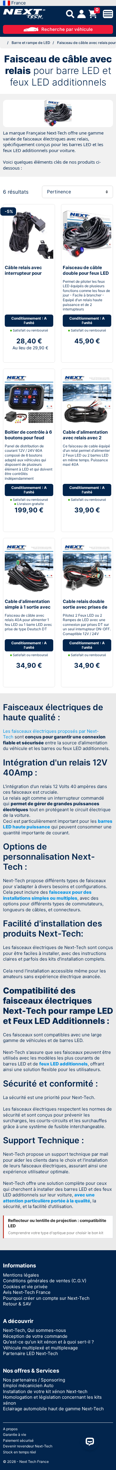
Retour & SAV (17, 1304)
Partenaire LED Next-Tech (30, 1353)
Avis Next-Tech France (27, 1292)
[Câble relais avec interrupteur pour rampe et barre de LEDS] (29, 234)
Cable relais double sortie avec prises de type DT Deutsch (85, 607)
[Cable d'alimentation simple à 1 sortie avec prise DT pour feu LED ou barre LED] (29, 568)
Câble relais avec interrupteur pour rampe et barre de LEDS (24, 276)
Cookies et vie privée (25, 1286)
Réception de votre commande (35, 1336)
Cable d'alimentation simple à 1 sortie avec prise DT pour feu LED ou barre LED (28, 610)
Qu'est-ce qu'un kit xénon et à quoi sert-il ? (48, 1342)
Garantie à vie (14, 1434)
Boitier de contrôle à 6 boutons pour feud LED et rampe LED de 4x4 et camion (28, 440)
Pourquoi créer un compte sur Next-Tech (46, 1298)
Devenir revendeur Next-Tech (27, 1446)
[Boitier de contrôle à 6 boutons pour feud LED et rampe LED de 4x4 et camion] (29, 398)
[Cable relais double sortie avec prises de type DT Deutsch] (87, 568)
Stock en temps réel (19, 1452)
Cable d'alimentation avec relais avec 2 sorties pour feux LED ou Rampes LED (86, 440)
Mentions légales (21, 1275)
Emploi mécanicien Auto (28, 1385)
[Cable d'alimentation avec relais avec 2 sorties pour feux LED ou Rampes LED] (87, 398)
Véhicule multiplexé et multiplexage (40, 1348)
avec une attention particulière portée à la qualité (49, 1198)
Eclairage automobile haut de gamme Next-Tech (53, 1408)
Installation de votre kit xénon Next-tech (45, 1391)
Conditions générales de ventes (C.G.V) (44, 1280)
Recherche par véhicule (67, 29)
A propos (10, 1429)
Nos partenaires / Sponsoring (34, 1380)
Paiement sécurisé (18, 1440)
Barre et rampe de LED (31, 42)
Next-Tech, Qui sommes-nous (34, 1330)
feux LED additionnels (63, 1064)
